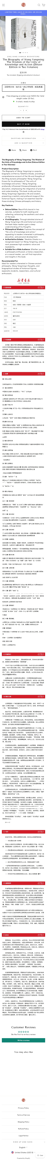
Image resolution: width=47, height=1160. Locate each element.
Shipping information (23, 138)
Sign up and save (23, 1142)
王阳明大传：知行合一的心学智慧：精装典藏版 (23, 88)
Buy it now (23, 124)
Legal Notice (23, 1136)
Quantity (23, 106)
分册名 (23, 83)
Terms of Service (23, 1115)
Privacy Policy (23, 1108)
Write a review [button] (23, 1040)
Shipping (20, 75)
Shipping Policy (23, 1122)
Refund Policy (23, 1129)
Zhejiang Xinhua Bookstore (23, 56)
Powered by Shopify (23, 1158)
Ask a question (23, 143)
